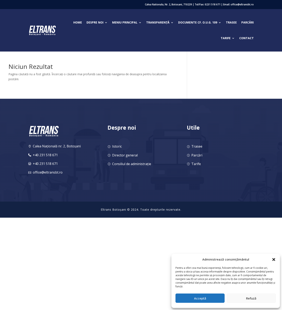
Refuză (251, 298)
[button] (274, 259)
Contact (246, 38)
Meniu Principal (124, 22)
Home (77, 22)
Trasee (231, 22)
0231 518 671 (212, 4)
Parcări (247, 22)
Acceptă (200, 298)
